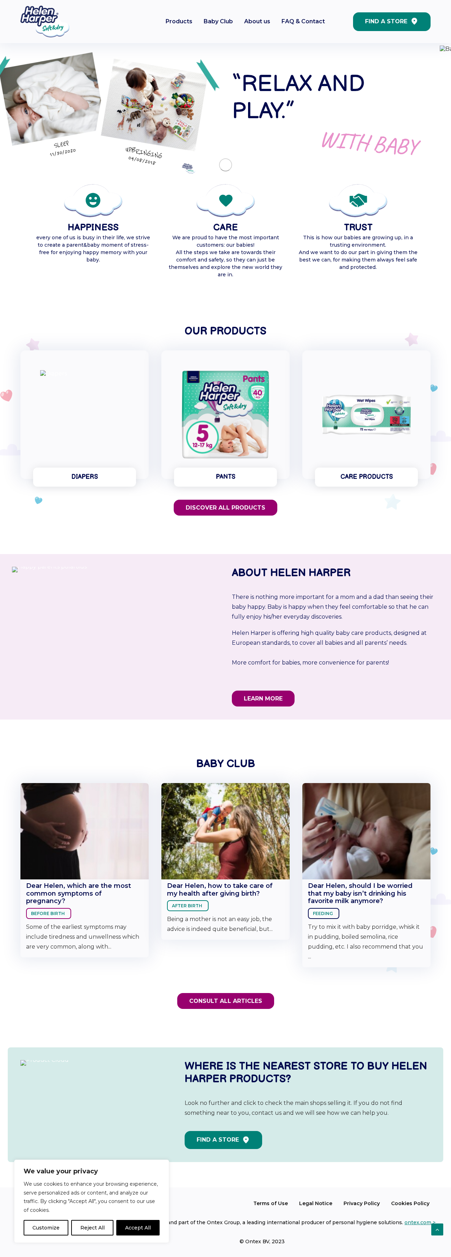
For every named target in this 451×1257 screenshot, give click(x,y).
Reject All (92, 1228)
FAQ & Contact (303, 21)
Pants (225, 481)
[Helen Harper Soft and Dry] (44, 21)
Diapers (85, 481)
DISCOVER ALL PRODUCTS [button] (225, 512)
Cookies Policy (410, 1207)
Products (179, 21)
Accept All (138, 1228)
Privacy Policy (362, 1207)
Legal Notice (315, 1207)
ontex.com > (419, 1226)
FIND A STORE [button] (218, 1144)
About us (257, 21)
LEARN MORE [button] (263, 702)
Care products (366, 481)
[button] (84, 418)
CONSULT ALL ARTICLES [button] (225, 1005)
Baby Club (218, 21)
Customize (46, 1228)
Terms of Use (270, 1207)
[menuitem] (179, 21)
